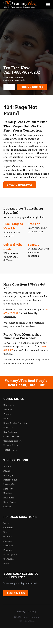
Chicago (7, 506)
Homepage (8, 405)
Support (33, 244)
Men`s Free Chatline (26, 621)
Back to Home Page (19, 184)
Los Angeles (9, 484)
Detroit (7, 523)
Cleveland (8, 559)
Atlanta (7, 466)
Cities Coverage (11, 436)
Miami (6, 563)
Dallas (6, 470)
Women (7, 414)
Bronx (6, 532)
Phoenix (7, 550)
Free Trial (35, 224)
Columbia (8, 527)
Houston (7, 493)
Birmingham (10, 554)
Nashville (8, 545)
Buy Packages (10, 432)
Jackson (7, 541)
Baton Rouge (9, 502)
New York (8, 488)
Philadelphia (10, 479)
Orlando (7, 536)
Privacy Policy (10, 445)
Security (21, 611)
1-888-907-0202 (16, 592)
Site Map (31, 611)
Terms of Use (10, 449)
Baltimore (8, 497)
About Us (7, 409)
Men (5, 418)
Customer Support (12, 441)
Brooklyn (8, 475)
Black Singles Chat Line (15, 423)
